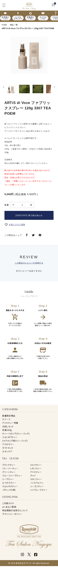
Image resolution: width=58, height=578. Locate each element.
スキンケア (7, 451)
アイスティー (36, 471)
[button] (11, 87)
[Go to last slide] (3, 87)
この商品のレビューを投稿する (29, 263)
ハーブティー (8, 479)
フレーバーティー (10, 468)
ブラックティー (9, 464)
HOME (4, 24)
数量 (6, 205)
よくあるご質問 (9, 506)
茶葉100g (7, 429)
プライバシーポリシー (12, 513)
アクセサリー (8, 444)
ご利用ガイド (8, 503)
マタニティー (36, 479)
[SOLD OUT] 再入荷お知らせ (29, 215)
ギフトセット (7, 447)
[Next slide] (54, 87)
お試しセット (8, 426)
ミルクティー (36, 464)
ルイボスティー (9, 482)
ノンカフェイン (36, 482)
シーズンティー (37, 486)
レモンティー (36, 468)
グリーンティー (9, 471)
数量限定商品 (8, 415)
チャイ (33, 475)
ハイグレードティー (39, 489)
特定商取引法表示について (15, 510)
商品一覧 (14, 24)
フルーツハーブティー (12, 475)
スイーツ (6, 419)
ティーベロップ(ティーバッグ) (16, 433)
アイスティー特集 (10, 422)
